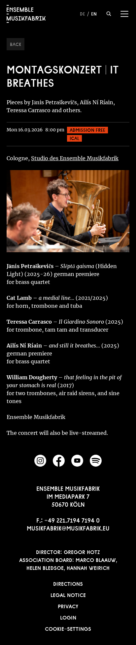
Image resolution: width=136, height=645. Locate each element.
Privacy (68, 605)
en (94, 13)
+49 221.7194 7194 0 (72, 520)
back (15, 43)
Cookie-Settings (68, 628)
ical (74, 137)
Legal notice (68, 594)
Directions (68, 583)
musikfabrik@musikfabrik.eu (68, 527)
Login (68, 617)
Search (108, 14)
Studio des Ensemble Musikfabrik (75, 158)
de (82, 13)
